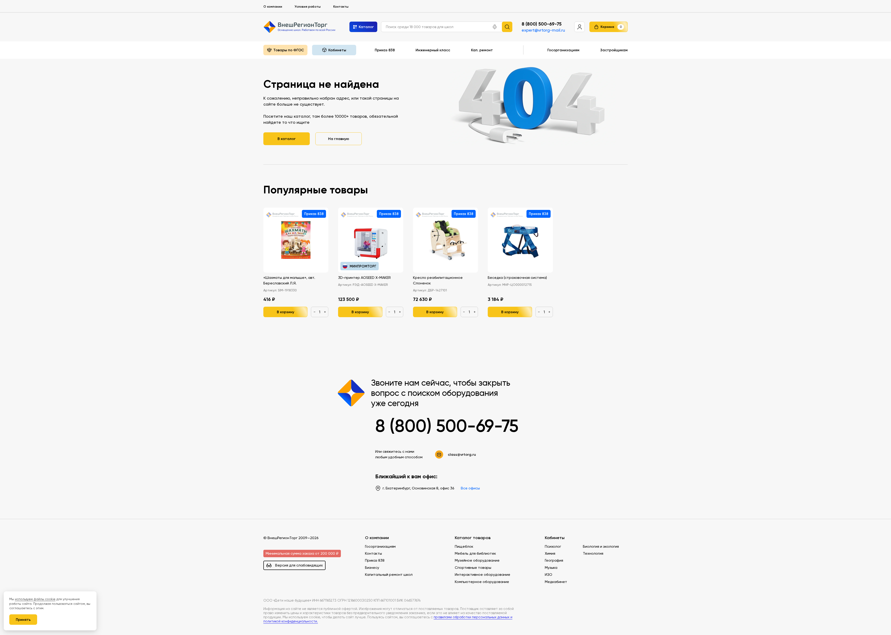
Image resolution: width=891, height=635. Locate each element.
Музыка (551, 567)
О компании (272, 6)
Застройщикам (614, 50)
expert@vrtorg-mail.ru (543, 30)
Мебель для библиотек (475, 553)
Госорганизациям (563, 50)
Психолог (553, 546)
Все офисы (470, 488)
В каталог (287, 138)
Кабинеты (555, 537)
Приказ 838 (385, 50)
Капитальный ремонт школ (389, 574)
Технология (593, 553)
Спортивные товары (473, 567)
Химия (550, 553)
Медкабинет (556, 582)
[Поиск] (507, 27)
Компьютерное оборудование (482, 582)
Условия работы (308, 6)
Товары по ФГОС (288, 50)
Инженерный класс (433, 50)
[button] (494, 27)
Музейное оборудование (477, 560)
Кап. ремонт (482, 50)
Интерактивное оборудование (482, 574)
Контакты (341, 6)
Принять (23, 619)
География (554, 560)
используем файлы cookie (35, 599)
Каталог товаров (473, 537)
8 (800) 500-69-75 (542, 24)
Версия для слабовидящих (299, 565)
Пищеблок (464, 546)
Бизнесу (372, 567)
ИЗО (548, 574)
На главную (338, 138)
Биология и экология (601, 546)
